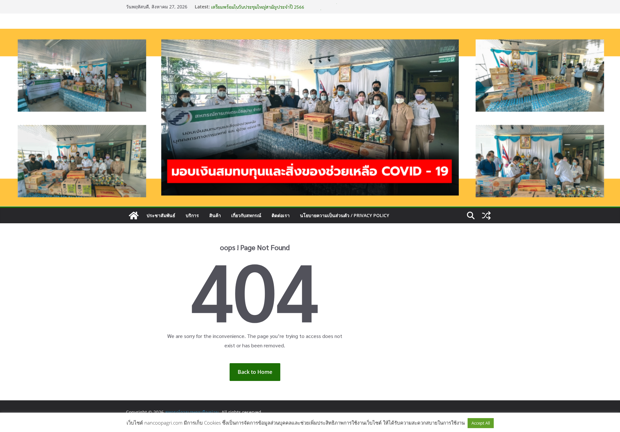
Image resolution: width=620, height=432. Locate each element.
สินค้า (215, 215)
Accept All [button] (480, 423)
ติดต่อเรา (281, 215)
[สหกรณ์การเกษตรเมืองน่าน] (310, 33)
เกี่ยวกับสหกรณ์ (246, 215)
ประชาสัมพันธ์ (161, 215)
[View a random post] (486, 215)
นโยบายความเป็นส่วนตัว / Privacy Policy (344, 215)
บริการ (192, 215)
